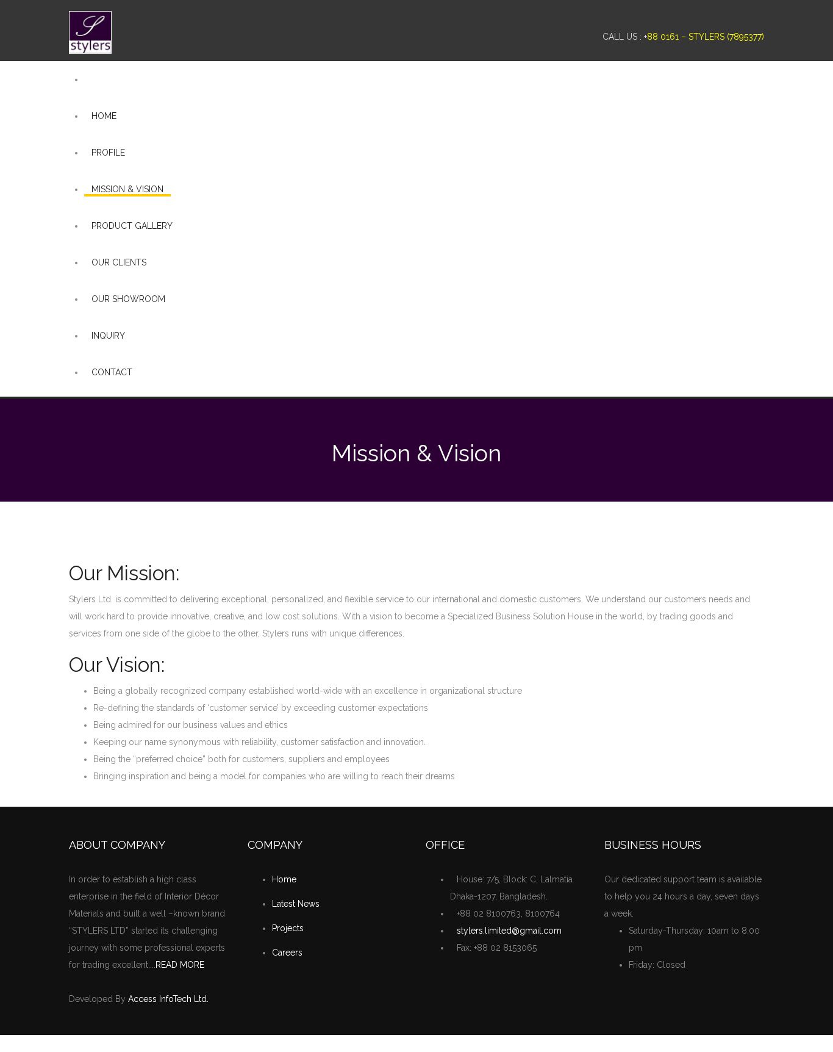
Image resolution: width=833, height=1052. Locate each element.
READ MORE (180, 965)
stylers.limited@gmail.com (509, 930)
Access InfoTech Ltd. (168, 999)
